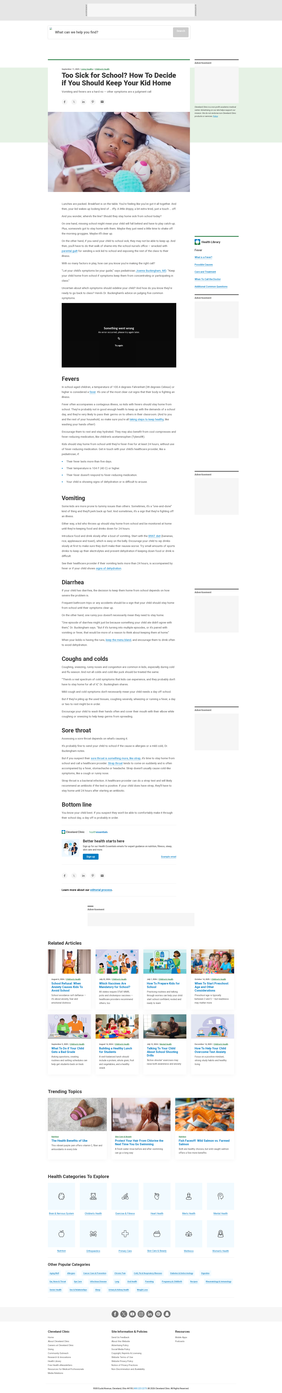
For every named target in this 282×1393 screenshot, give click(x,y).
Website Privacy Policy (122, 1361)
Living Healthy (87, 69)
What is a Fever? (203, 257)
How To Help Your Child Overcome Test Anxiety (210, 1050)
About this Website (120, 1341)
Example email (168, 856)
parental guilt (70, 251)
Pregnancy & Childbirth (172, 1281)
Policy (215, 116)
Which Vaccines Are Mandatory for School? (114, 985)
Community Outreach (58, 1353)
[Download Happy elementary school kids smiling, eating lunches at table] (117, 1026)
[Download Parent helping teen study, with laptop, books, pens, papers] (69, 1026)
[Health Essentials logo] (98, 831)
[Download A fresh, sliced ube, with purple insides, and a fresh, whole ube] (77, 1114)
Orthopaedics (93, 1251)
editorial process (101, 890)
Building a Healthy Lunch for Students (115, 1050)
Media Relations (55, 1373)
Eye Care (78, 1281)
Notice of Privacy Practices (124, 1365)
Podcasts (179, 1341)
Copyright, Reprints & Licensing (126, 1353)
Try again (119, 346)
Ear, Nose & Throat (58, 1281)
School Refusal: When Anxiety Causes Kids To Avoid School (67, 987)
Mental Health (166, 1044)
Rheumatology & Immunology (218, 1281)
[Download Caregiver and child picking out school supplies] (164, 961)
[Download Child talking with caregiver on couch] (164, 1026)
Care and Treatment (205, 271)
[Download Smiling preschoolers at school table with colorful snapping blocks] (212, 961)
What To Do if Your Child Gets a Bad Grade (67, 1050)
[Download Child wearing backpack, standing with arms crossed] (69, 961)
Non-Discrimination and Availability (128, 1369)
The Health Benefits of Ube (69, 1140)
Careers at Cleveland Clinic (61, 1345)
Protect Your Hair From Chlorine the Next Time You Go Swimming (139, 1142)
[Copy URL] (119, 338)
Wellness (189, 1251)
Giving (51, 1349)
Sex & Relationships (78, 1290)
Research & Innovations (59, 1357)
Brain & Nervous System (61, 1213)
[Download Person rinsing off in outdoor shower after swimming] (140, 1114)
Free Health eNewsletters (60, 1365)
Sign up (90, 856)
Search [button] (181, 30)
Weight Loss (142, 1290)
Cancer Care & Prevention (94, 1273)
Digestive (205, 1273)
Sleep (97, 1290)
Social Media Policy (120, 1349)
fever (93, 392)
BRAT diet (154, 536)
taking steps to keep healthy (147, 419)
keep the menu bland (118, 640)
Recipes (194, 1281)
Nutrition (55, 1137)
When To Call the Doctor (208, 279)
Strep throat (115, 763)
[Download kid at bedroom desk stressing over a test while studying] (212, 1026)
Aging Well (54, 1273)
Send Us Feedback (120, 1337)
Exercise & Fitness (125, 1213)
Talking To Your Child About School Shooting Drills (162, 1052)
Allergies (71, 1273)
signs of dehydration (108, 568)
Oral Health (132, 1281)
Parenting (149, 1281)
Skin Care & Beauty (123, 1137)
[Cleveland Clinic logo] (73, 831)
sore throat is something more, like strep (116, 758)
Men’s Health (188, 1213)
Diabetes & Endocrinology (181, 1273)
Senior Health (55, 1290)
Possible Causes (204, 264)
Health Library (54, 1361)
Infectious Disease (98, 1281)
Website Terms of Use (122, 1357)
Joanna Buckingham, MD (151, 270)
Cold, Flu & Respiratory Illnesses (148, 1273)
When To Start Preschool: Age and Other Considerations (212, 987)
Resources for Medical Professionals (66, 1369)
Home (51, 1337)
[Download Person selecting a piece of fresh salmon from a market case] (204, 1114)
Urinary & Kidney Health (119, 1290)
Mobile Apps (181, 1337)
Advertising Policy (120, 1345)
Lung (117, 1281)
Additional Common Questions (211, 286)
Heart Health (157, 1213)
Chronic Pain (120, 1273)
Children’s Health (102, 69)
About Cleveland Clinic (58, 1341)
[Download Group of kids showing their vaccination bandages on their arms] (117, 961)
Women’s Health (220, 1251)
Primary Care (125, 1251)
